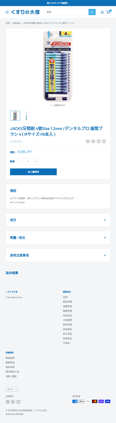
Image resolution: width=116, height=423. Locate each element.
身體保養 (67, 306)
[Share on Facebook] (88, 141)
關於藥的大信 (12, 371)
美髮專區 (67, 329)
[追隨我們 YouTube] (18, 402)
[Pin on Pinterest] (93, 141)
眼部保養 (67, 324)
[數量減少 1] (20, 161)
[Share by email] (104, 141)
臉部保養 (67, 301)
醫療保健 (67, 310)
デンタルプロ (16, 141)
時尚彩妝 (67, 315)
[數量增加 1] (35, 161)
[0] (108, 12)
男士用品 (67, 333)
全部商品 (16, 23)
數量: (12, 161)
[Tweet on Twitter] (99, 141)
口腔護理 (67, 320)
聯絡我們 (10, 358)
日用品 (66, 343)
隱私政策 (10, 367)
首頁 (8, 23)
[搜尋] (92, 12)
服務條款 (10, 362)
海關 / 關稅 (11, 376)
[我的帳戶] (102, 12)
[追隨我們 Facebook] (8, 402)
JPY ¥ (9, 389)
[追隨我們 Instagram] (13, 402)
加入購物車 (33, 171)
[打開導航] (7, 12)
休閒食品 (67, 338)
